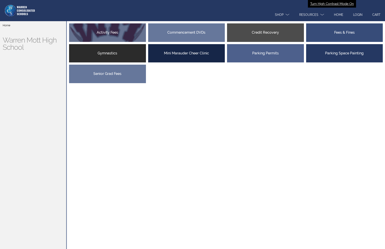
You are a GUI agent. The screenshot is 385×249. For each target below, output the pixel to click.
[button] (282, 14)
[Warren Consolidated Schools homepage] (192, 10)
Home (6, 25)
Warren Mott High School (30, 43)
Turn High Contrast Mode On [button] (332, 4)
